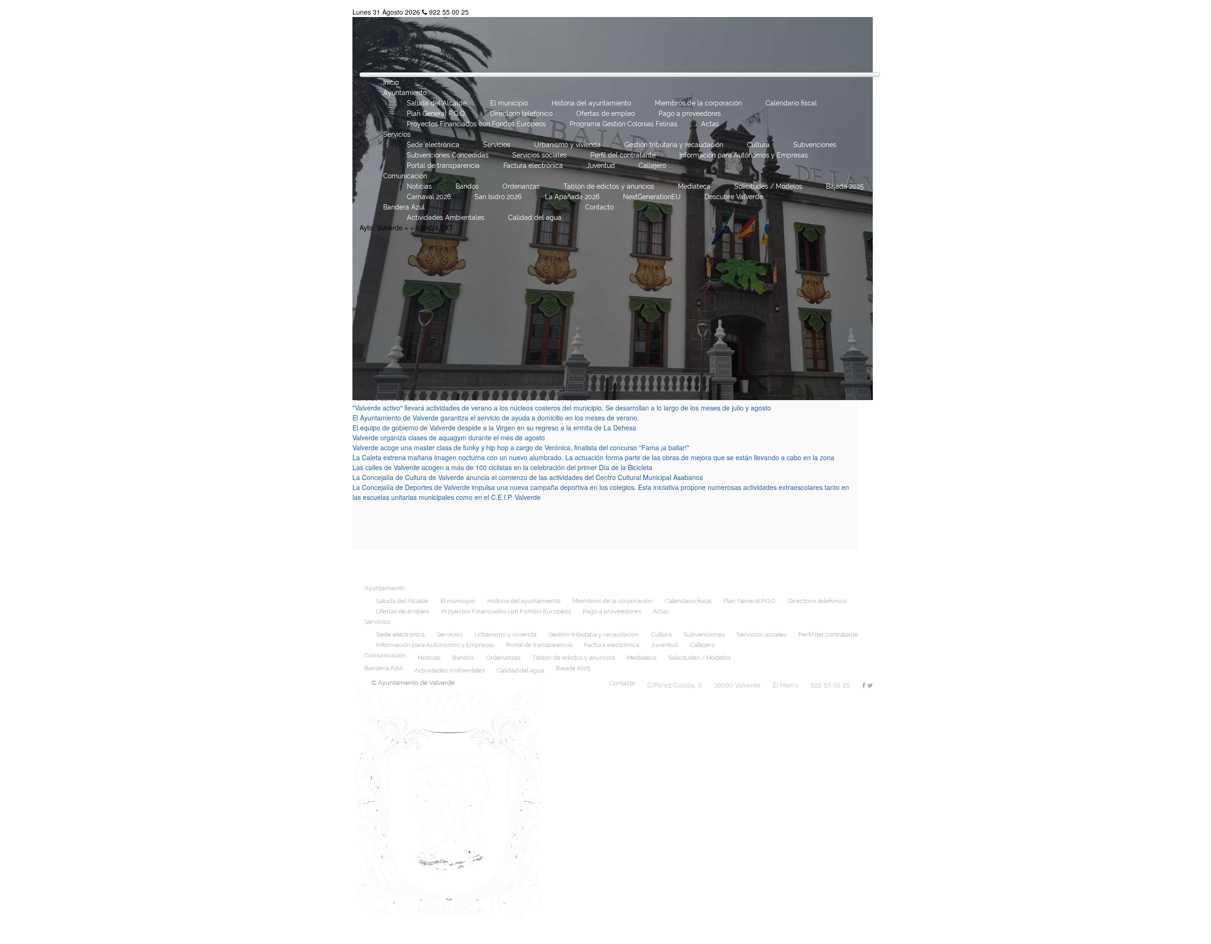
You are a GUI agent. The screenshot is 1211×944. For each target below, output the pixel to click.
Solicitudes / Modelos (768, 186)
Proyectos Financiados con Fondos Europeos (476, 124)
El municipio (509, 103)
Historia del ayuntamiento (591, 103)
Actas (710, 124)
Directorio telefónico (521, 113)
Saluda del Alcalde (436, 103)
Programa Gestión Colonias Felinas (623, 124)
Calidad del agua (535, 217)
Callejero (652, 165)
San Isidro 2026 (497, 197)
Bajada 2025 (845, 186)
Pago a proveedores (689, 113)
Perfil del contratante (623, 155)
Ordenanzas (521, 186)
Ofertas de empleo (605, 113)
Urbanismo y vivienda (567, 145)
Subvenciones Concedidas (448, 155)
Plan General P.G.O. (436, 113)
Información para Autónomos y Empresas (743, 155)
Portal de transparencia (443, 165)
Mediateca (694, 186)
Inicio (391, 82)
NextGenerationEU (652, 197)
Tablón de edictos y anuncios (608, 186)
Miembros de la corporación (698, 103)
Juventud (601, 165)
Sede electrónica (433, 145)
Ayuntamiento (405, 92)
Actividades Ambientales (445, 217)
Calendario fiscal (791, 103)
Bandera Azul (404, 207)
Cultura (758, 145)
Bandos (467, 186)
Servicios (397, 134)
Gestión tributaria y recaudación (673, 145)
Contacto (599, 207)
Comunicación (405, 176)
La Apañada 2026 (572, 197)
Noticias (419, 186)
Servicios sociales (539, 155)
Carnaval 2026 (429, 197)
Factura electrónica (533, 165)
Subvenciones (814, 145)
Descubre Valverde (733, 197)
